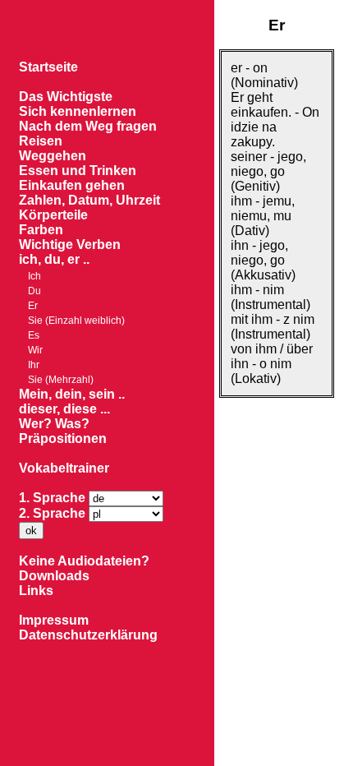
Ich (34, 276)
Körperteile (53, 215)
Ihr (33, 365)
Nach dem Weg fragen (88, 126)
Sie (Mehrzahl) (61, 379)
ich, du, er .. (54, 259)
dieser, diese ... (64, 409)
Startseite (48, 67)
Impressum (54, 620)
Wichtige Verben (70, 244)
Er (33, 305)
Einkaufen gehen (72, 185)
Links (36, 591)
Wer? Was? (54, 424)
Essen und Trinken (77, 171)
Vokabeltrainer (64, 468)
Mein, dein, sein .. (72, 394)
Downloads (54, 576)
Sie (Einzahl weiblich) (76, 320)
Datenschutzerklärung (88, 635)
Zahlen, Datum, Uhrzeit (89, 200)
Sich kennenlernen (77, 111)
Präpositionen (63, 438)
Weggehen (52, 156)
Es (33, 335)
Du (34, 291)
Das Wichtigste (65, 97)
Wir (35, 350)
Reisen (40, 141)
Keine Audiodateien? (84, 561)
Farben (41, 230)
